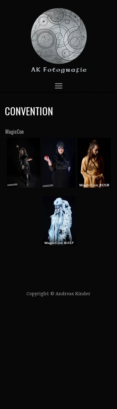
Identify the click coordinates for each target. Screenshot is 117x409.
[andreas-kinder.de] (58, 40)
